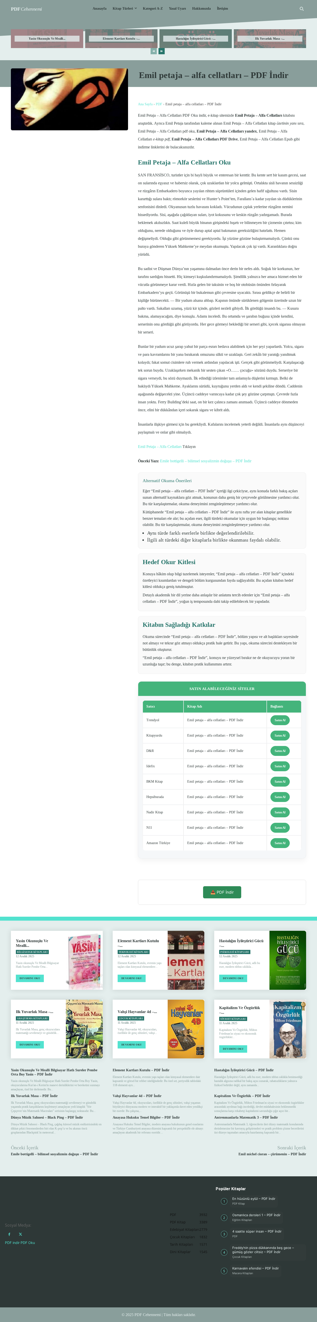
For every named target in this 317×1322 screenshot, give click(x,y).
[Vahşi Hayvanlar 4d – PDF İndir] (186, 1029)
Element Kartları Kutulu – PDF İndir (141, 1070)
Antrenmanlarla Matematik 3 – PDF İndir (246, 1117)
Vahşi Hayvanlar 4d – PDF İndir (137, 1096)
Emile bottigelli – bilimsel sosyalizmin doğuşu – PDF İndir (205, 461)
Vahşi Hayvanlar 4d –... (137, 1012)
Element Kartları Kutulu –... (121, 38)
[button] (301, 8)
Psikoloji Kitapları (234, 952)
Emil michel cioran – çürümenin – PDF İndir (272, 1154)
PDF (159, 104)
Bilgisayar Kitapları (32, 952)
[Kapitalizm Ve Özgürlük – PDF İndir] (287, 1029)
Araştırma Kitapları (32, 1018)
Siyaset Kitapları (233, 1019)
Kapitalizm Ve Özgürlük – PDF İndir (242, 1096)
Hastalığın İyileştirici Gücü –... (196, 38)
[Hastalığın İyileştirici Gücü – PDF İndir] (287, 960)
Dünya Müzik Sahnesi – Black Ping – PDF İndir (47, 1117)
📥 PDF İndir (222, 892)
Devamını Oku (30, 978)
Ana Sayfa (145, 104)
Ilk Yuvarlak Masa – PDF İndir (34, 1096)
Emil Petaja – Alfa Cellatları (160, 446)
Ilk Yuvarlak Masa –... (270, 38)
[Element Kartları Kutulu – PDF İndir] (186, 960)
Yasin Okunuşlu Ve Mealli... (47, 38)
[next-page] (161, 51)
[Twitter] (20, 1234)
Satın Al (280, 720)
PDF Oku (28, 1242)
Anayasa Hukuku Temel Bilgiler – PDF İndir (146, 1117)
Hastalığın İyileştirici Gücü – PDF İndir (244, 1070)
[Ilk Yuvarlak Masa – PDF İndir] (84, 1029)
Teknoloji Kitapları (134, 952)
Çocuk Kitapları (131, 1018)
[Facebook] (9, 1234)
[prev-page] (154, 51)
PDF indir (12, 1242)
